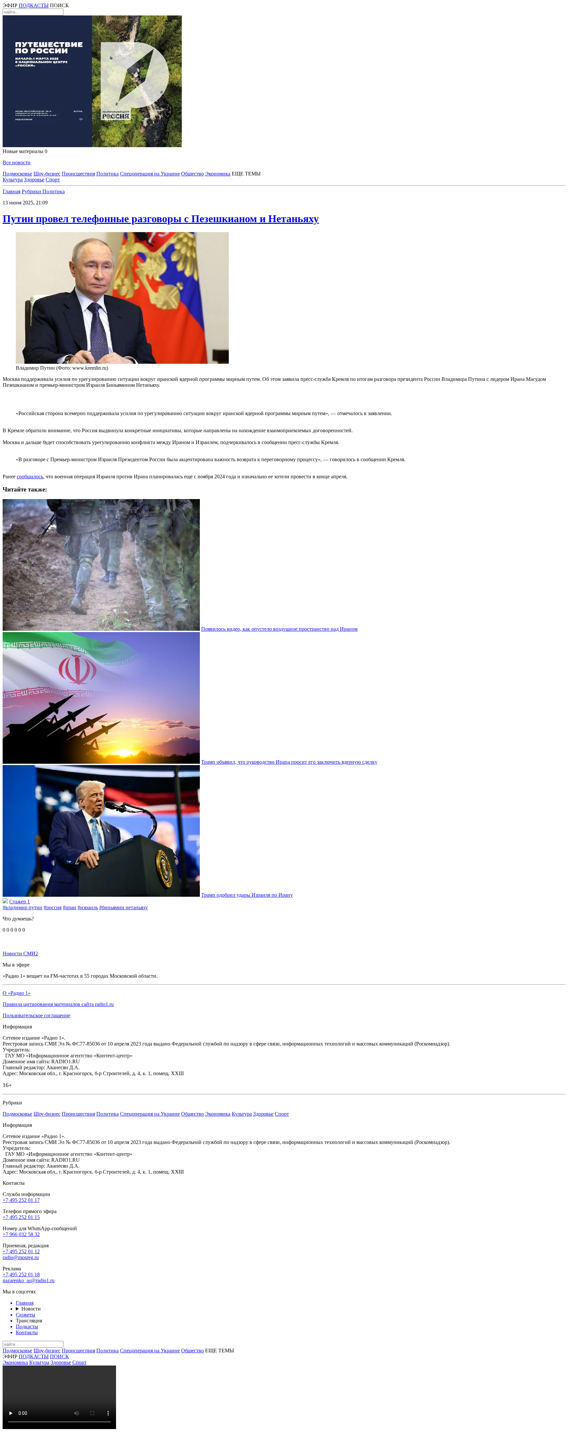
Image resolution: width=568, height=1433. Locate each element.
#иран (69, 907)
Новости (31, 1309)
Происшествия (78, 173)
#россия (52, 907)
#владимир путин (22, 907)
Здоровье (34, 179)
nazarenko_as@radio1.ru (29, 1280)
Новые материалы (25, 151)
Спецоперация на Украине (150, 173)
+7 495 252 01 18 (21, 1274)
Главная (11, 191)
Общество (192, 173)
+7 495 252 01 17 (21, 1200)
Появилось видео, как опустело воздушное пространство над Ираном (279, 629)
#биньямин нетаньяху (123, 907)
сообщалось (30, 476)
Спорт (53, 179)
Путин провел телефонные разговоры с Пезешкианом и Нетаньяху (161, 219)
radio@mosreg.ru (21, 1257)
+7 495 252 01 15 (21, 1217)
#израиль (88, 907)
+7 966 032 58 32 (21, 1234)
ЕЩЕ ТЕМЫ (246, 173)
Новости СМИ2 (20, 953)
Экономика (217, 173)
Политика (107, 173)
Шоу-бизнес (47, 173)
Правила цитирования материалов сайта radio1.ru (58, 1004)
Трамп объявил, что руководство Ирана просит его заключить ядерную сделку (289, 762)
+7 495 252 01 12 (21, 1251)
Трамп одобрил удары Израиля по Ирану (247, 895)
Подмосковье (17, 173)
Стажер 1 (19, 901)
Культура (13, 179)
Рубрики (32, 191)
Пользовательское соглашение (36, 1015)
